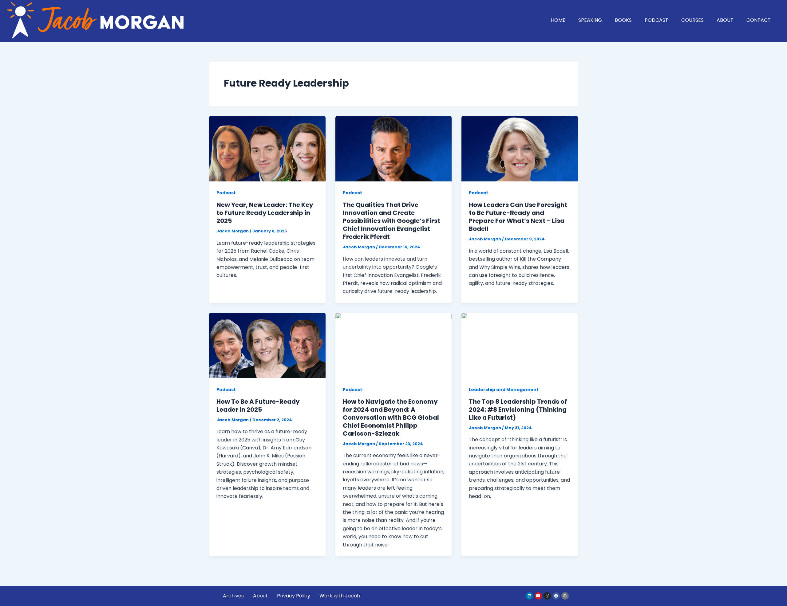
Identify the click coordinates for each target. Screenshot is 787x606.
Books (623, 20)
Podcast (656, 20)
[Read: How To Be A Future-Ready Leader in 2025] (267, 345)
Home (558, 20)
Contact (758, 20)
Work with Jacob (339, 595)
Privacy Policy (293, 595)
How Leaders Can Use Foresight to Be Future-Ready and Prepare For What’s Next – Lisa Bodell (518, 216)
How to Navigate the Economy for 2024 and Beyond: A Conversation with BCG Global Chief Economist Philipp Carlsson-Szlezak (391, 417)
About (725, 20)
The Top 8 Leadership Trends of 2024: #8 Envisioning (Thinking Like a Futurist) (518, 409)
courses (692, 20)
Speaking (590, 20)
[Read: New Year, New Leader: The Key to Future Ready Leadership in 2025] (267, 148)
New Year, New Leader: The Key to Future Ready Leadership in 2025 (264, 212)
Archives (233, 595)
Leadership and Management (504, 390)
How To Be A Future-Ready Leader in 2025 (258, 405)
